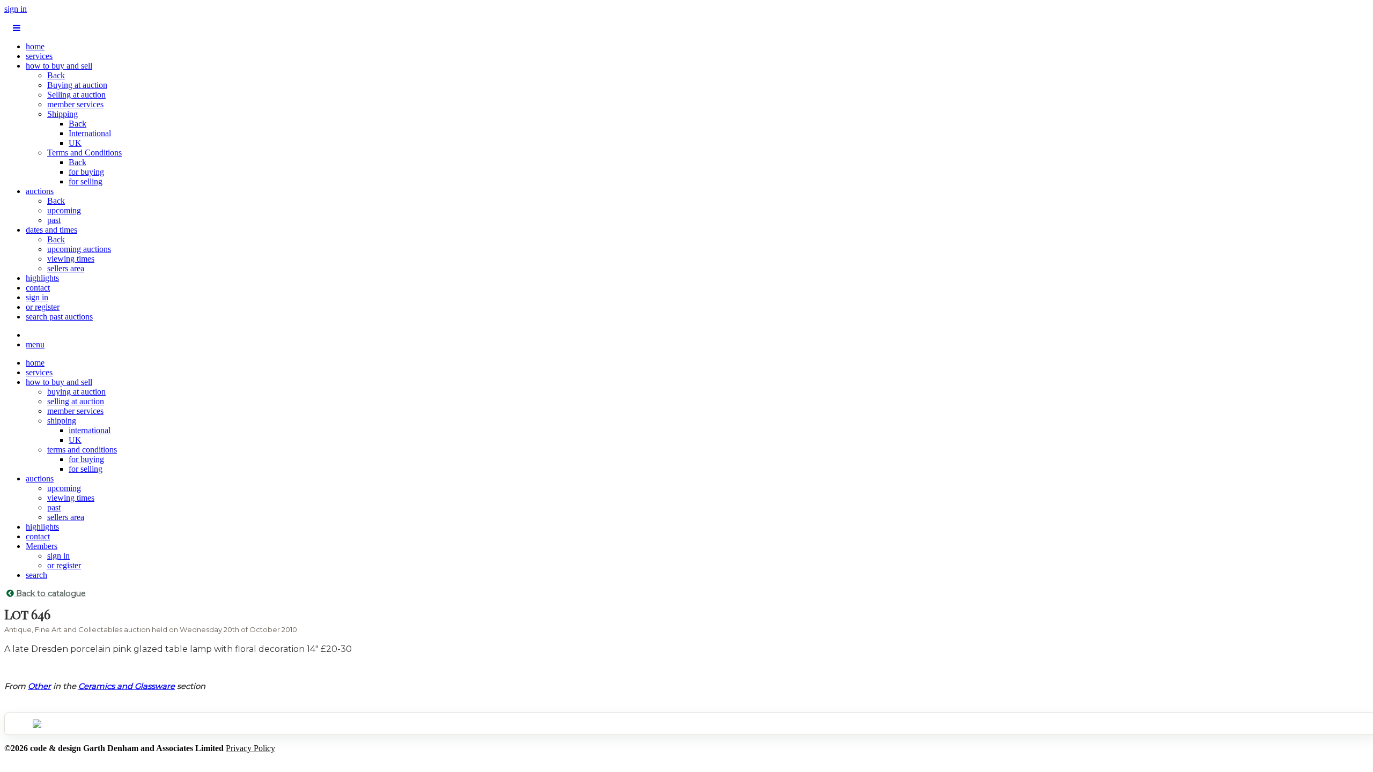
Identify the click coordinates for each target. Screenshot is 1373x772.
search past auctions (59, 316)
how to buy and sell (59, 65)
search (36, 575)
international (89, 430)
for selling (85, 181)
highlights (42, 278)
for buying (86, 171)
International (90, 133)
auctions (40, 191)
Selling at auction (76, 94)
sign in (15, 8)
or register (43, 306)
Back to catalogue (50, 593)
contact (38, 287)
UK (75, 142)
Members (41, 546)
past (54, 220)
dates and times (51, 229)
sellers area (65, 268)
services (39, 56)
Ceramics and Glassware (126, 686)
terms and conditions (82, 449)
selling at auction (75, 401)
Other (39, 686)
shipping (61, 420)
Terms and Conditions (84, 152)
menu (35, 344)
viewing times (70, 258)
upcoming (64, 210)
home (35, 46)
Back (56, 75)
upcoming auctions (79, 249)
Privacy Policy (250, 748)
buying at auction (76, 391)
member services (75, 104)
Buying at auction (77, 85)
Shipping (62, 113)
